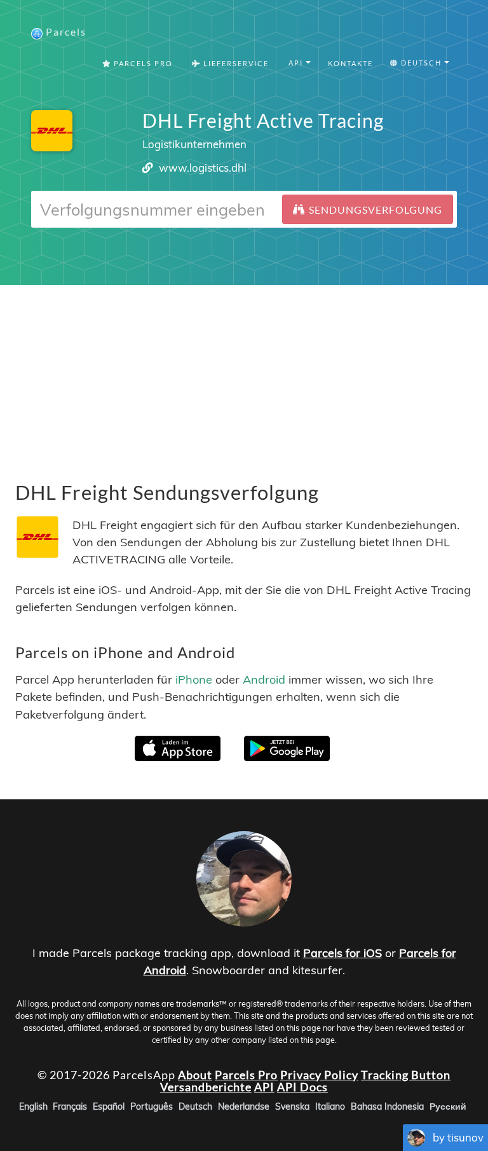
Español (109, 1106)
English (33, 1106)
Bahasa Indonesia (387, 1106)
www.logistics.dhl (203, 167)
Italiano (330, 1106)
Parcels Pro (142, 63)
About (195, 1074)
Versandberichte (206, 1087)
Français (70, 1106)
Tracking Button (406, 1074)
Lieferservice (235, 63)
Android (264, 679)
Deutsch (195, 1106)
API (264, 1087)
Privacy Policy (319, 1074)
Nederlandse (243, 1106)
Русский (448, 1106)
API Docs (302, 1087)
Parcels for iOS (342, 953)
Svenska (292, 1106)
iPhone (193, 679)
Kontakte (350, 63)
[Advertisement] (244, 374)
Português (151, 1106)
